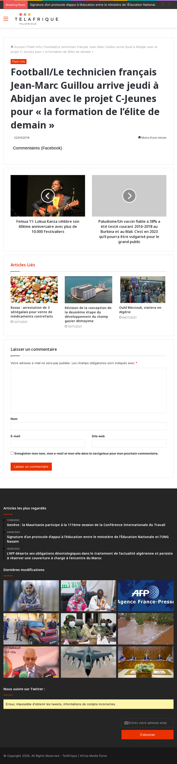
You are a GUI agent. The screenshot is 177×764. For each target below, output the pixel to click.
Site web (98, 436)
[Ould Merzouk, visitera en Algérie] (142, 289)
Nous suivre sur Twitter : (24, 689)
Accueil (19, 47)
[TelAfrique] (37, 18)
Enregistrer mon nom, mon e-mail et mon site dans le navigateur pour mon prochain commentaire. (87, 453)
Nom (14, 419)
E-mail (15, 436)
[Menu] (5, 20)
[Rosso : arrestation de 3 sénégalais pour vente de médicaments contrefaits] (34, 289)
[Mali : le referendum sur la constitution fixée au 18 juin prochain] (88, 629)
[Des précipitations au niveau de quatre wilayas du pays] (146, 629)
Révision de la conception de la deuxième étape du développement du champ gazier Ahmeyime (88, 314)
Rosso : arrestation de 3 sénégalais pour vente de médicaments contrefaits (32, 311)
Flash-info (34, 47)
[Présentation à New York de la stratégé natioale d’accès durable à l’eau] (31, 662)
